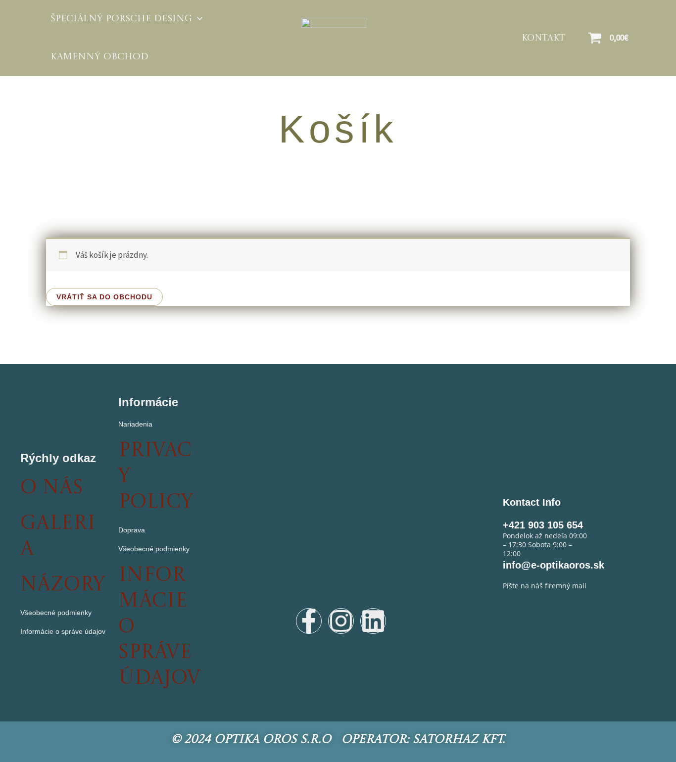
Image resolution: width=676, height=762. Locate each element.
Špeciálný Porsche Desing (121, 19)
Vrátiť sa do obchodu (104, 297)
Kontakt (543, 38)
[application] (197, 19)
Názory (62, 585)
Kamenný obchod (99, 57)
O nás (51, 488)
